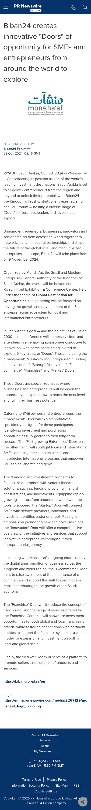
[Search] (85, 7)
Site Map (61, 785)
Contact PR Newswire (45, 735)
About (45, 746)
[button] (46, 103)
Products (45, 740)
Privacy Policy (56, 779)
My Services (43, 751)
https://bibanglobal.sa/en (24, 681)
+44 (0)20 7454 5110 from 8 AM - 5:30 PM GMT (45, 763)
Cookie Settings (46, 791)
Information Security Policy (30, 785)
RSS (76, 785)
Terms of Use (31, 779)
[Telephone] (73, 7)
